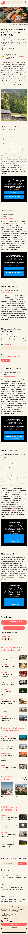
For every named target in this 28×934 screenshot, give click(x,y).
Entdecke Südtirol (6, 879)
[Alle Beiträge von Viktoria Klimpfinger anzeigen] (2, 48)
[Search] (8, 2)
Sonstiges (3, 892)
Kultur (17, 887)
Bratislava (19, 877)
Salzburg (23, 873)
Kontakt (24, 899)
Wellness (11, 889)
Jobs (19, 899)
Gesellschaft (19, 889)
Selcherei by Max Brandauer (17, 492)
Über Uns (3, 899)
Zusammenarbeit (11, 899)
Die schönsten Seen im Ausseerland (14, 628)
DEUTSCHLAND (4, 875)
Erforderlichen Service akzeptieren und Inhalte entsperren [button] (14, 197)
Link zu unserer (10, 356)
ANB (20, 901)
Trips (22, 887)
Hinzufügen (21, 56)
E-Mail (6, 344)
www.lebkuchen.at (7, 131)
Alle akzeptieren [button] (14, 924)
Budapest (11, 877)
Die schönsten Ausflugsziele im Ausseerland (14, 622)
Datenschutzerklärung (13, 356)
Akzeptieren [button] (14, 927)
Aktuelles (3, 753)
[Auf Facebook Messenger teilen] (5, 639)
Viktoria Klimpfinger (11, 48)
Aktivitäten (11, 887)
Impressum (4, 904)
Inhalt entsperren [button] (14, 192)
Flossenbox (13, 510)
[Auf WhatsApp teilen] (2, 639)
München (12, 875)
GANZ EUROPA (4, 877)
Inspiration (4, 664)
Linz (18, 873)
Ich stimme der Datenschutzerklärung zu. (13, 354)
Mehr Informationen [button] (14, 189)
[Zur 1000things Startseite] (3, 3)
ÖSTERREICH (4, 873)
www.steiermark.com (8, 218)
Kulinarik (3, 887)
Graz (14, 873)
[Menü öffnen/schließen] (25, 2)
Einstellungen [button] (14, 931)
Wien (10, 873)
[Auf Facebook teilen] (8, 639)
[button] (19, 126)
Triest (24, 877)
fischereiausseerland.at (8, 459)
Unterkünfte (4, 889)
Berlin (17, 875)
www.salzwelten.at (7, 292)
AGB (16, 901)
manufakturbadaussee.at (9, 376)
